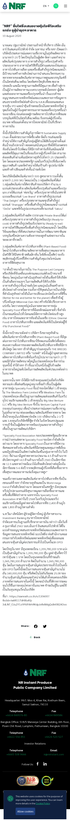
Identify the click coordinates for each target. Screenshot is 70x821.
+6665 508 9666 (16, 754)
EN (45, 6)
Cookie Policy (43, 803)
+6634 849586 (54, 715)
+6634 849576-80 (16, 715)
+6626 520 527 (54, 736)
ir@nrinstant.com (54, 754)
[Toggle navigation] (65, 6)
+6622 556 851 (16, 736)
